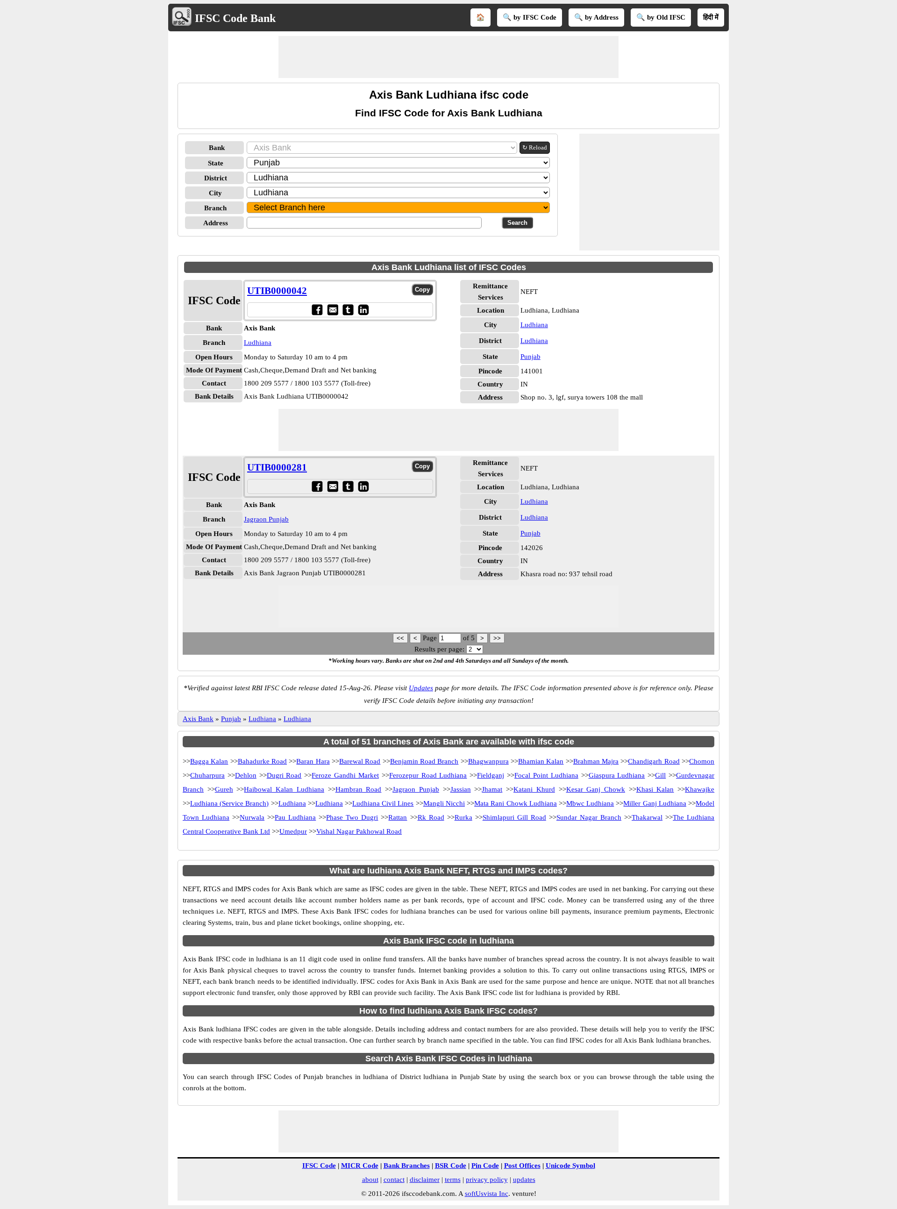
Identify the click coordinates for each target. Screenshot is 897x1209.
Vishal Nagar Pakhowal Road (359, 831)
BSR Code (450, 1165)
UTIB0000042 (277, 290)
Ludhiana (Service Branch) (229, 803)
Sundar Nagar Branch (588, 817)
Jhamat (492, 789)
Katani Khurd (534, 789)
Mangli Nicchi (444, 803)
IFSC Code (319, 1165)
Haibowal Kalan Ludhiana (284, 789)
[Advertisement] (448, 57)
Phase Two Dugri (352, 817)
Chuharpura (207, 775)
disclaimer (425, 1179)
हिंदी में (711, 17)
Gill (660, 775)
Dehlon (245, 775)
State (215, 163)
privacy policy (487, 1179)
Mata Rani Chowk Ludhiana (515, 803)
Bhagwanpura (488, 761)
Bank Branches (407, 1165)
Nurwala (252, 817)
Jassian (460, 789)
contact (394, 1179)
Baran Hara (312, 761)
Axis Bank (198, 719)
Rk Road (431, 817)
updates (524, 1179)
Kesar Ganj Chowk (595, 789)
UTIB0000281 (277, 467)
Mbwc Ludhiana (590, 803)
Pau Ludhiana (295, 817)
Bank (217, 147)
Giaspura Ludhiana (617, 775)
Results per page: (439, 649)
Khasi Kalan (655, 789)
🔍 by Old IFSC (660, 17)
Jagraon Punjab (266, 519)
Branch (215, 208)
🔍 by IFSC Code (529, 17)
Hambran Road (358, 789)
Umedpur (293, 831)
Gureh (224, 789)
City (215, 193)
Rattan (397, 817)
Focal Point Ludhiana (546, 775)
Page (431, 638)
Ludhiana (257, 342)
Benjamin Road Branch (424, 761)
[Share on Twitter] (348, 309)
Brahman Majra (596, 761)
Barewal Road (359, 761)
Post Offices (522, 1165)
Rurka (463, 817)
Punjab (530, 356)
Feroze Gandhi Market (345, 775)
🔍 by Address (596, 17)
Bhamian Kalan (540, 761)
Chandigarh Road (653, 761)
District (215, 178)
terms (453, 1179)
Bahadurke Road (262, 761)
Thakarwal (647, 817)
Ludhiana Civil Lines (382, 803)
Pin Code (485, 1165)
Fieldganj (490, 775)
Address (215, 223)
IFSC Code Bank (235, 18)
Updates (421, 688)
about (370, 1179)
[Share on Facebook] (317, 309)
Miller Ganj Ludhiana (654, 803)
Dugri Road (284, 775)
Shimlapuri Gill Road (514, 817)
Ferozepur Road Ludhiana (428, 775)
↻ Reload (534, 147)
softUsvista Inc (486, 1193)
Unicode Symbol (570, 1165)
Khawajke (699, 789)
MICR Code (359, 1165)
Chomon (701, 761)
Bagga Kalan (209, 761)
